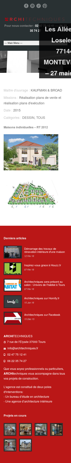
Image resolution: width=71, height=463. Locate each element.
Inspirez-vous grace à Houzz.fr (42, 265)
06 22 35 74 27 (17, 361)
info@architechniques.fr (22, 348)
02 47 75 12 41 (17, 354)
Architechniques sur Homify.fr (41, 298)
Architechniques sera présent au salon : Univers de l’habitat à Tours (44, 283)
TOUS (40, 117)
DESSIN (28, 117)
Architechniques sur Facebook (42, 314)
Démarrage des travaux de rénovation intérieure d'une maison (44, 250)
